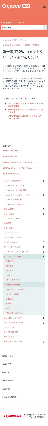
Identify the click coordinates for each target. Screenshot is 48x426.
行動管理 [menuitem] (9, 261)
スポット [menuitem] (9, 275)
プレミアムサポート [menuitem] (12, 218)
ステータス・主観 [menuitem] (13, 280)
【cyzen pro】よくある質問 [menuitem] (15, 190)
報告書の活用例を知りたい (12, 174)
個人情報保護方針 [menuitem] (9, 397)
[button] (43, 180)
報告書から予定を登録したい (13, 150)
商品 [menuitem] (8, 308)
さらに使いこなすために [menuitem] (13, 317)
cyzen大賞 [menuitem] (6, 388)
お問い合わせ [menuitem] (9, 228)
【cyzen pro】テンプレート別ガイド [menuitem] (18, 194)
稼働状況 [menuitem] (7, 223)
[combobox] (22, 27)
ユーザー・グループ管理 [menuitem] (16, 289)
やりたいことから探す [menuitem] (13, 256)
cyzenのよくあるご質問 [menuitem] (13, 322)
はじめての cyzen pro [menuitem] (12, 180)
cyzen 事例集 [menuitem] (9, 336)
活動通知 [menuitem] (9, 298)
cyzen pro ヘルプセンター (13, 40)
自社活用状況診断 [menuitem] (11, 332)
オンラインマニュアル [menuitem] (13, 246)
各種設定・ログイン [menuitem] (14, 313)
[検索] (45, 27)
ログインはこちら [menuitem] (11, 232)
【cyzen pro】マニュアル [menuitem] (14, 185)
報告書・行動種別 (31, 45)
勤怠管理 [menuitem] (9, 265)
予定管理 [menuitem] (9, 270)
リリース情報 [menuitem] (9, 213)
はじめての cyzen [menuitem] (11, 242)
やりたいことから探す (12, 45)
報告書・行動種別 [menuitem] (13, 284)
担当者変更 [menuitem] (6, 364)
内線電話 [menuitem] (9, 303)
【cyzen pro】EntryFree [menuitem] (13, 204)
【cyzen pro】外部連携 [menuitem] (13, 199)
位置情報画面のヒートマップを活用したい (17, 168)
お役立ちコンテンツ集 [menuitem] (13, 341)
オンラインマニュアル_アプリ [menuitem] (16, 251)
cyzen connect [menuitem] (10, 327)
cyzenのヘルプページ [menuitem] (12, 237)
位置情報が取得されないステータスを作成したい (20, 162)
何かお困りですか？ (12, 23)
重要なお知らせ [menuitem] (10, 209)
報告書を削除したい (10, 156)
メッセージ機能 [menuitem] (12, 294)
